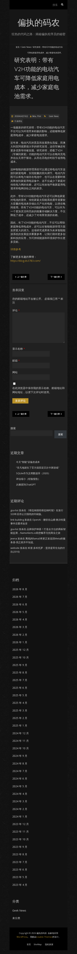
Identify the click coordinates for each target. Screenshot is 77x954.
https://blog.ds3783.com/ (25, 260)
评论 (16, 310)
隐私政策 (49, 944)
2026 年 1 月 (19, 642)
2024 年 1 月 (19, 816)
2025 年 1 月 (19, 725)
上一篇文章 (22, 277)
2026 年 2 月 (19, 634)
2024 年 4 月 (19, 794)
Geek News (26, 47)
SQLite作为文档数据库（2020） (33, 473)
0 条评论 (18, 121)
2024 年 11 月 (20, 740)
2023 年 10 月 (20, 839)
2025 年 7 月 (19, 680)
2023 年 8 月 (19, 854)
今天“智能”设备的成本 (28, 462)
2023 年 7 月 (19, 862)
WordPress (22, 936)
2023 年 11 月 (20, 831)
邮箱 (16, 360)
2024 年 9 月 (19, 756)
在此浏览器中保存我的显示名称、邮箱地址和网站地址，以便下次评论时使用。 (38, 390)
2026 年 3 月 (19, 627)
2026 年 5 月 (19, 612)
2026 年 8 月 (19, 589)
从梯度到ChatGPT (26, 484)
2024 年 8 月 (19, 763)
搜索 (13, 428)
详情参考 (15, 249)
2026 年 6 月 (19, 604)
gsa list (14, 510)
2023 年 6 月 (19, 869)
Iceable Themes (44, 936)
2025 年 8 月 (19, 672)
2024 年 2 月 (19, 809)
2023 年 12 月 (20, 824)
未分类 (16, 918)
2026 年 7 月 (19, 596)
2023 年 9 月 (19, 847)
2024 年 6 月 (19, 778)
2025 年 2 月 (19, 718)
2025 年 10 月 (20, 657)
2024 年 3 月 (19, 801)
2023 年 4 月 (19, 885)
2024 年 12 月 (20, 733)
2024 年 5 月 (19, 786)
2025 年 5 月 (19, 695)
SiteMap (38, 944)
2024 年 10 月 (20, 748)
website (14, 548)
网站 (15, 372)
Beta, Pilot (36, 116)
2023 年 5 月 (19, 877)
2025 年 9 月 (19, 665)
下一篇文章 (55, 277)
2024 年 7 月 (19, 771)
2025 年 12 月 (20, 649)
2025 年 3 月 (19, 710)
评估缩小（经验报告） (28, 479)
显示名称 (18, 348)
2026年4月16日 (21, 116)
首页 (17, 47)
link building (17, 519)
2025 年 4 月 (19, 703)
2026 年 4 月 (19, 619)
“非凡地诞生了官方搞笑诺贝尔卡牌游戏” (37, 467)
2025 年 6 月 (19, 687)
